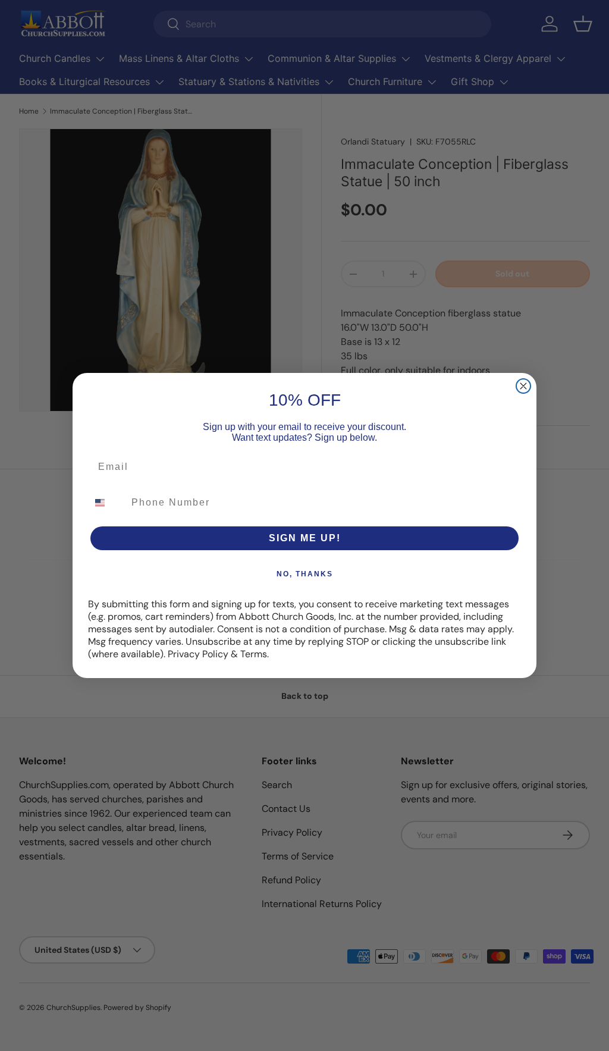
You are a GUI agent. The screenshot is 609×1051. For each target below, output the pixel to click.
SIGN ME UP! (305, 538)
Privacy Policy (198, 654)
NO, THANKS (305, 574)
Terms (253, 654)
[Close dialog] (523, 386)
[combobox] (107, 502)
